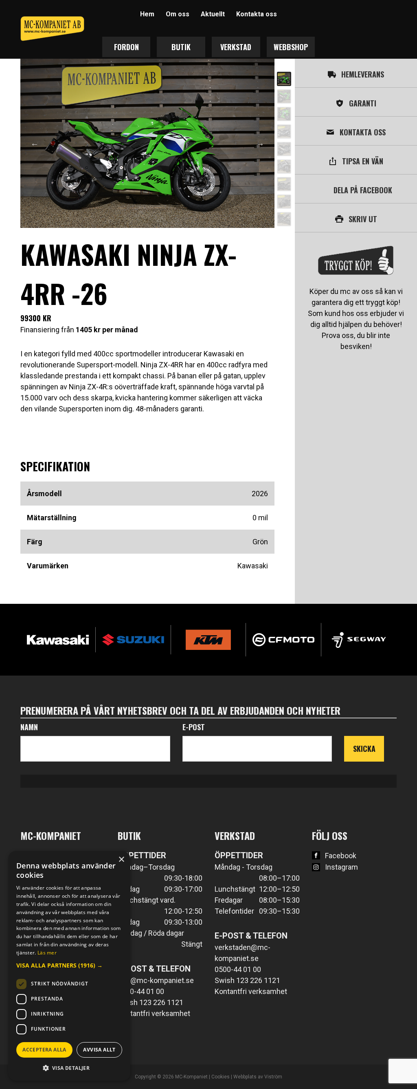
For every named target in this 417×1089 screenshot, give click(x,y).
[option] (147, 143)
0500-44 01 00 (141, 991)
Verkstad (235, 47)
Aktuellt (213, 14)
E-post (193, 727)
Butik (181, 47)
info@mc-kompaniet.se (156, 980)
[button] (69, 965)
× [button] (121, 860)
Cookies (220, 1077)
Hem (147, 14)
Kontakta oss (256, 14)
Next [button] (260, 143)
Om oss (177, 14)
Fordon (126, 47)
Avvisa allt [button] (99, 1049)
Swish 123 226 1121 (150, 1002)
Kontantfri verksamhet (154, 1013)
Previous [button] (35, 143)
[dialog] (69, 966)
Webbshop (291, 47)
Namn (29, 727)
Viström (273, 1077)
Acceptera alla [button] (44, 1049)
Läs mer (47, 952)
